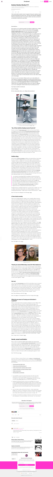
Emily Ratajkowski (22, 130)
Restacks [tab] (17, 420)
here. (22, 241)
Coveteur (30, 312)
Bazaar (34, 131)
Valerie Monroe (15, 428)
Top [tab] (12, 437)
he (20, 310)
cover (22, 31)
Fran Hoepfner (20, 283)
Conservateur (24, 310)
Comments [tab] (13, 420)
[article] (26, 441)
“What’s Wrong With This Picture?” (20, 366)
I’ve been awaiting (24, 342)
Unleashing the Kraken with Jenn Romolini (19, 452)
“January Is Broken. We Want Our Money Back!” (22, 369)
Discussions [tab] (17, 437)
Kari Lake (16, 269)
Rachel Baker (13, 9)
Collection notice (34, 471)
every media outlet (20, 379)
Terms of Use (30, 466)
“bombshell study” (15, 50)
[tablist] (15, 421)
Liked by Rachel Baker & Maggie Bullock (18, 429)
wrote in (21, 184)
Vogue (31, 378)
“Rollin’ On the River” (17, 370)
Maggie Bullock (18, 9)
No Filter (30, 382)
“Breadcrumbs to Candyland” (18, 372)
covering (28, 378)
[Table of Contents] (0, 238)
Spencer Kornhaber (21, 158)
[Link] (10, 128)
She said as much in (29, 131)
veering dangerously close (16, 149)
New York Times (27, 184)
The (23, 184)
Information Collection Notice (26, 467)
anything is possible (35, 60)
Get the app (30, 473)
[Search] (41, 1)
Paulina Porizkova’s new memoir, (22, 382)
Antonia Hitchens (17, 313)
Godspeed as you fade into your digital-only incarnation (29, 80)
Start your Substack (24, 473)
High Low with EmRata (23, 133)
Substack (22, 475)
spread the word (37, 358)
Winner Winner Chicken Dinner (17, 439)
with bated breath (31, 342)
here (31, 192)
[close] (34, 454)
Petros (31, 125)
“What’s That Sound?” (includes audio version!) (22, 367)
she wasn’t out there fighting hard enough (30, 272)
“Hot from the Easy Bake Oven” (19, 364)
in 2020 (32, 184)
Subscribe (46, 1)
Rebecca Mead (28, 348)
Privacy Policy (32, 467)
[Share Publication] (43, 1)
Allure (20, 31)
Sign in (50, 1)
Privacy (28, 471)
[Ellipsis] (41, 428)
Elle (33, 125)
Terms (31, 471)
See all (13, 458)
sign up (30, 358)
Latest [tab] (14, 437)
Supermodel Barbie (15, 309)
